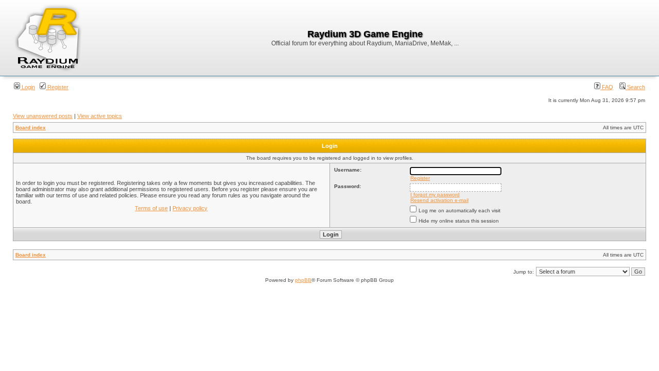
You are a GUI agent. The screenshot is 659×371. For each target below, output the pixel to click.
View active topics (99, 116)
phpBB (303, 280)
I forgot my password (435, 194)
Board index (30, 127)
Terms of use (151, 208)
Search (635, 87)
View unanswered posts (43, 116)
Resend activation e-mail (439, 200)
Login (27, 87)
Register (57, 87)
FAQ (606, 87)
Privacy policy (189, 208)
